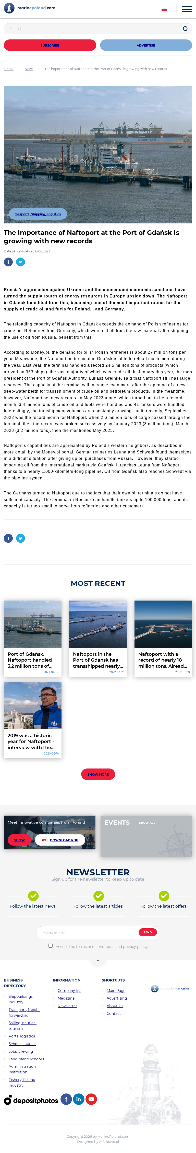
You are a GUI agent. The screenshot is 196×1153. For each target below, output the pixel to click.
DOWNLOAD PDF (64, 840)
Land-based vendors (26, 1059)
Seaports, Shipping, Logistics (38, 214)
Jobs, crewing (21, 1051)
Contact (114, 1014)
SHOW (19, 840)
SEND (148, 932)
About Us (115, 1006)
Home (9, 69)
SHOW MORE (98, 774)
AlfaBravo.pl (109, 1142)
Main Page (116, 991)
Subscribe (50, 45)
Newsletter (67, 1006)
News (29, 69)
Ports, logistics (22, 1036)
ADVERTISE (146, 45)
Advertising (117, 998)
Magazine (66, 998)
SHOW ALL (147, 822)
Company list (69, 991)
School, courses (22, 1044)
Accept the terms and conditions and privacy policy (102, 946)
